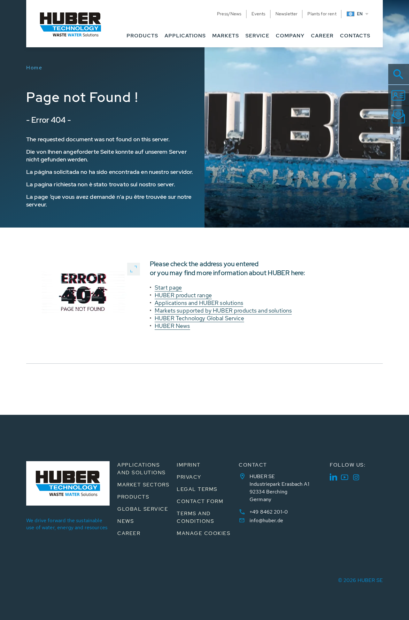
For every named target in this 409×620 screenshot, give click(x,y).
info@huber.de (266, 520)
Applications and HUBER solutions (199, 302)
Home (34, 67)
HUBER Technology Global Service (199, 318)
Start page (168, 287)
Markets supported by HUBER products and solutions (223, 310)
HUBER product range (183, 295)
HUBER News (172, 325)
